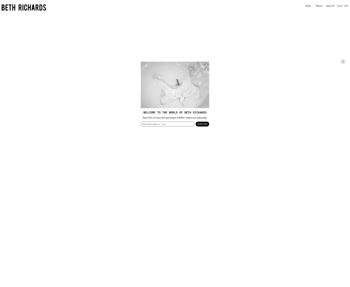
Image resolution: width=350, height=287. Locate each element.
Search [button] (330, 5)
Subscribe (202, 124)
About (319, 5)
